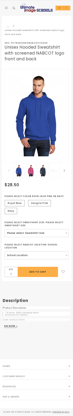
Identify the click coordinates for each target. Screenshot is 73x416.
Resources (9, 386)
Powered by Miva (61, 412)
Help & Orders (11, 396)
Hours (6, 366)
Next (64, 171)
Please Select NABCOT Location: (31, 246)
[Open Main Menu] (6, 8)
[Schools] (36, 8)
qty (11, 269)
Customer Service (14, 376)
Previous (9, 171)
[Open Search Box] (14, 8)
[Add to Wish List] (63, 272)
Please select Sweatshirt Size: (34, 224)
